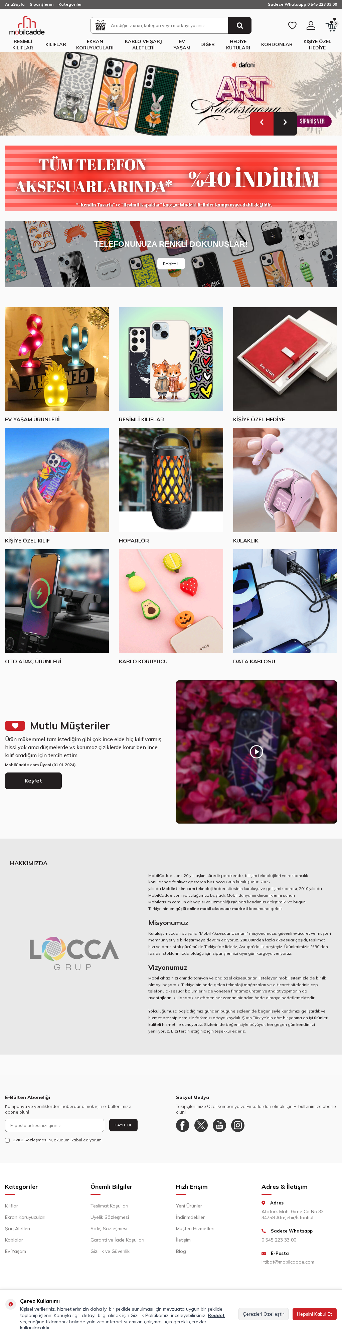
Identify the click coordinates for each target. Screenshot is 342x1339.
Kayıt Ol (123, 1124)
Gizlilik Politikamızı (150, 1315)
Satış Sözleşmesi (109, 1228)
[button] (262, 124)
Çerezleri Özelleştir (263, 1314)
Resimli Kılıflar (22, 44)
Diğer (207, 44)
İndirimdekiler (190, 1217)
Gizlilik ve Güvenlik (110, 1251)
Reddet (216, 1315)
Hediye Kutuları (238, 44)
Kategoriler (70, 4)
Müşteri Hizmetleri (195, 1228)
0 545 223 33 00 (279, 1240)
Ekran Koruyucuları (95, 44)
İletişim (183, 1240)
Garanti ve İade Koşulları (117, 1240)
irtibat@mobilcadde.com (288, 1262)
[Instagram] (237, 1125)
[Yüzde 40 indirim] (171, 178)
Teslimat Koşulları (109, 1206)
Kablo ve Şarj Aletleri (143, 44)
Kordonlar (277, 44)
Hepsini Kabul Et (314, 1314)
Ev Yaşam (182, 44)
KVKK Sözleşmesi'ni (32, 1139)
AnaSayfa (15, 4)
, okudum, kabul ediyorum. (58, 1139)
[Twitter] (201, 1125)
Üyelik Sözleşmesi (110, 1217)
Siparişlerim (41, 4)
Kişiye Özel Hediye (317, 44)
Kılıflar (55, 44)
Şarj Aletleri (17, 1228)
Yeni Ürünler (189, 1206)
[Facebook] (182, 1125)
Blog (181, 1251)
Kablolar (14, 1240)
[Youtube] (219, 1125)
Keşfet (33, 780)
